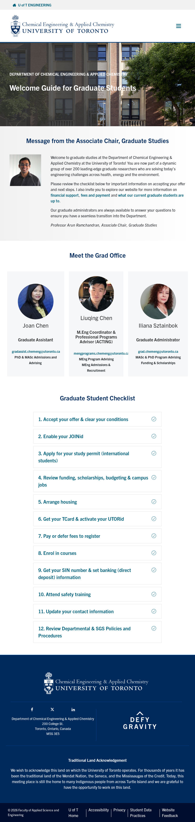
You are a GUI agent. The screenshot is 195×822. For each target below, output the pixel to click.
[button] (97, 419)
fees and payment (95, 195)
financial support (65, 195)
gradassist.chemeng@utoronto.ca (36, 351)
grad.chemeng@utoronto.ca (158, 351)
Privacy (119, 809)
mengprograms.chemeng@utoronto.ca (101, 353)
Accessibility (98, 809)
